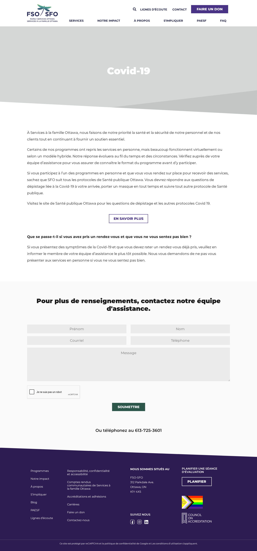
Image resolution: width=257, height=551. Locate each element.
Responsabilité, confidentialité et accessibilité (88, 472)
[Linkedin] (146, 522)
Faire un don (76, 512)
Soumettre (129, 407)
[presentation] (53, 392)
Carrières (73, 504)
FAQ (223, 20)
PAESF (201, 20)
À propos (142, 20)
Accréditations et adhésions (86, 496)
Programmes (40, 471)
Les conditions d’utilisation (166, 543)
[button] (134, 9)
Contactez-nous (78, 520)
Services (76, 20)
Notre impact (108, 20)
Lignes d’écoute (42, 518)
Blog (34, 502)
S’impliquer (173, 20)
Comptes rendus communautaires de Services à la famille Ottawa (88, 485)
